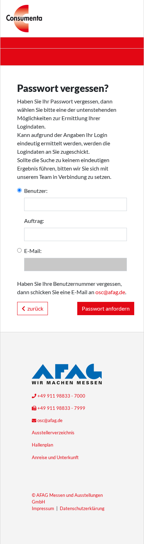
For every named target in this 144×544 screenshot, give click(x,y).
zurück (34, 308)
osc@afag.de (110, 292)
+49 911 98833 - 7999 (60, 408)
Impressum (43, 508)
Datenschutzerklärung (82, 508)
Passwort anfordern (106, 308)
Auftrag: (34, 220)
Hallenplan (42, 445)
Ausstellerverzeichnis (53, 432)
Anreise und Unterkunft (55, 457)
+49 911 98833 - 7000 (60, 396)
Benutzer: (36, 190)
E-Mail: (33, 250)
